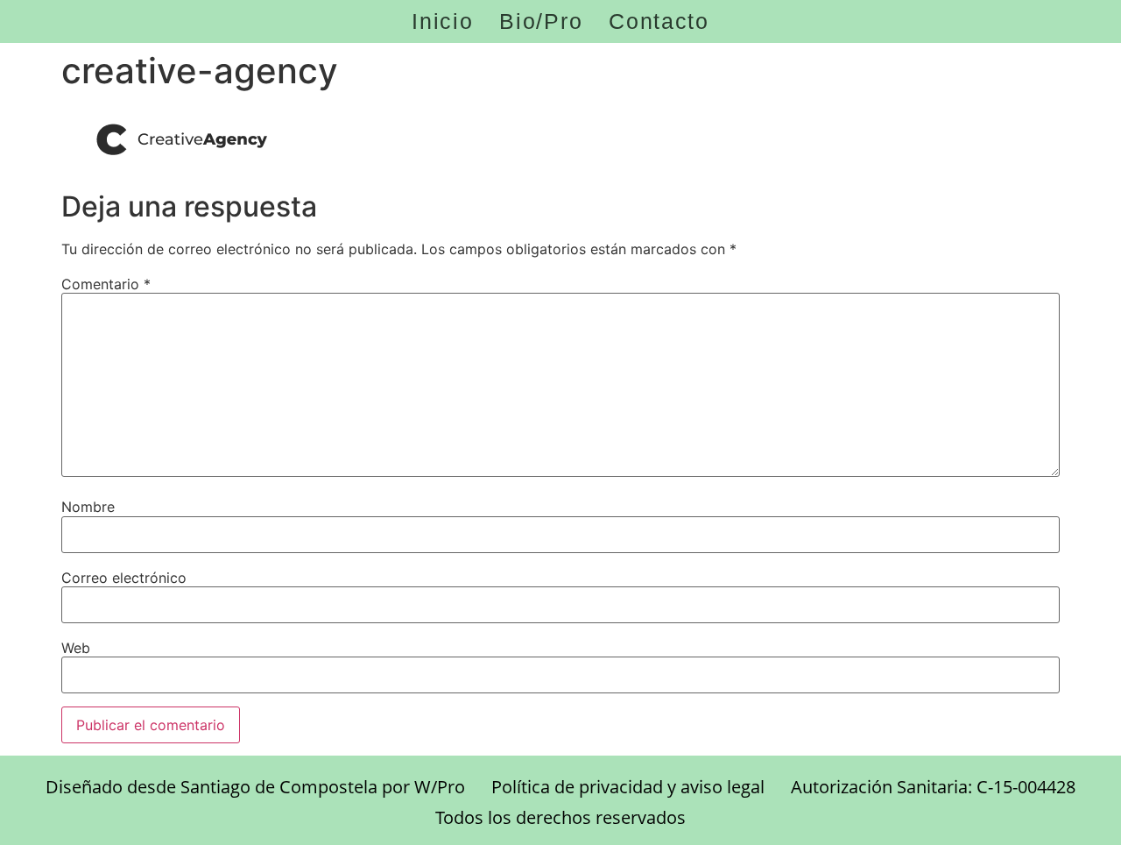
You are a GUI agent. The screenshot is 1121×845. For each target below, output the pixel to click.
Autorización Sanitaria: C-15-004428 (933, 787)
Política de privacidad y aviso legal (628, 787)
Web (75, 648)
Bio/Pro (540, 21)
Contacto (659, 21)
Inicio (442, 21)
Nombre (88, 507)
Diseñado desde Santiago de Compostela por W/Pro (255, 787)
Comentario (106, 284)
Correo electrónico (124, 578)
